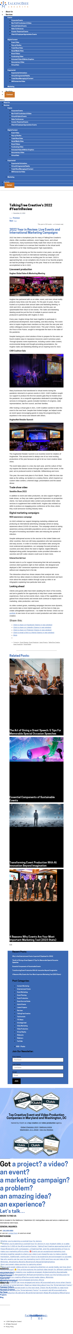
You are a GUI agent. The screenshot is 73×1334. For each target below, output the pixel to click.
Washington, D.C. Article (29, 1130)
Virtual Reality (27, 644)
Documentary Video (17, 62)
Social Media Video (17, 51)
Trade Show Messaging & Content (22, 78)
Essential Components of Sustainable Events (26, 966)
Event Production (34, 642)
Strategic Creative (7, 1290)
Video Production (18, 644)
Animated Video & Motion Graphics (22, 59)
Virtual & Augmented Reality (20, 76)
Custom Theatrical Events (19, 31)
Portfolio (6, 182)
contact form (13, 1233)
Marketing (11, 86)
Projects (3, 1295)
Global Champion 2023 (29, 1127)
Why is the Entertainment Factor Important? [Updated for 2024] (32, 956)
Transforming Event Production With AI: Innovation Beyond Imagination (34, 970)
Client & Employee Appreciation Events (24, 34)
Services (9, 15)
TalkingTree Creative (54, 642)
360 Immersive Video (18, 81)
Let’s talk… (12, 1211)
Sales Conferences (17, 29)
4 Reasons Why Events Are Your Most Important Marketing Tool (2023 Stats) (36, 974)
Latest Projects (43, 642)
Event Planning (24, 642)
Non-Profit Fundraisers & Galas (21, 23)
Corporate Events (17, 20)
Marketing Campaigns (8, 1281)
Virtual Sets (15, 65)
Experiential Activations (19, 73)
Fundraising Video (17, 56)
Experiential (11, 70)
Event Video (15, 42)
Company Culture (7, 1287)
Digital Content (12, 40)
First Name (16, 1056)
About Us (9, 12)
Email (14, 1072)
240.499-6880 (8, 1231)
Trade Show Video (17, 48)
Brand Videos (15, 53)
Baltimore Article (46, 1127)
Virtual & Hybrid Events (19, 26)
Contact (9, 95)
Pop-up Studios (16, 45)
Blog (1, 1297)
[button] (36, 99)
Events (10, 17)
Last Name (16, 1064)
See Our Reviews (46, 1130)
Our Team (4, 1292)
